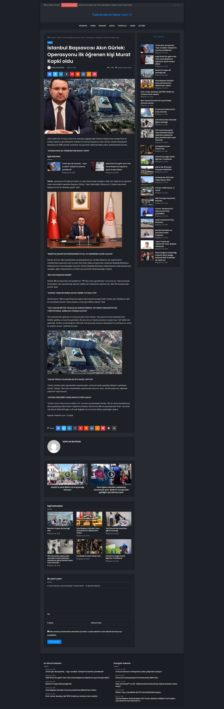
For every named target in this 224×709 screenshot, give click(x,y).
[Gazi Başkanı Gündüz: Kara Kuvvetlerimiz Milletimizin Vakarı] (89, 519)
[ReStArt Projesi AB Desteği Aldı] (60, 519)
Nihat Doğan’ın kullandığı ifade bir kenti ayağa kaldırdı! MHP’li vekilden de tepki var (166, 256)
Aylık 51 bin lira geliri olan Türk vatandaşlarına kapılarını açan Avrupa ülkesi (118, 166)
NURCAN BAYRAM (58, 67)
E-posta (50, 623)
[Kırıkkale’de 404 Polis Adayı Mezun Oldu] (147, 180)
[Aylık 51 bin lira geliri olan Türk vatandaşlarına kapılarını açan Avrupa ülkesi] (97, 166)
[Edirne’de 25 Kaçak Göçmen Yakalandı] (147, 170)
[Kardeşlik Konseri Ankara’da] (89, 546)
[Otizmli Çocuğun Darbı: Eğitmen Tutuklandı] (118, 546)
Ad (49, 614)
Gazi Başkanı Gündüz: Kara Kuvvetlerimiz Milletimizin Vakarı (88, 530)
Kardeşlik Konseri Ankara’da (89, 556)
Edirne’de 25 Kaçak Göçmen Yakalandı (163, 168)
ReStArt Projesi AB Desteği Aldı (90, 5)
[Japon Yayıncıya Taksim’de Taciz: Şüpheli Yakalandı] (147, 244)
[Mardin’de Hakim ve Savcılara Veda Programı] (147, 233)
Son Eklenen (159, 37)
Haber (92, 26)
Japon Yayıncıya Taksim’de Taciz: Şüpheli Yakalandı (165, 244)
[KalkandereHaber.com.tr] (112, 15)
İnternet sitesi (96, 623)
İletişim (141, 26)
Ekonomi (102, 26)
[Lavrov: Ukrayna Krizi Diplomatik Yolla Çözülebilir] (147, 211)
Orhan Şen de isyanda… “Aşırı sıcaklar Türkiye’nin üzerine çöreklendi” (74, 166)
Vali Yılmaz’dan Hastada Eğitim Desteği (116, 529)
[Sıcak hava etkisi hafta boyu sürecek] (147, 112)
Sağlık (112, 26)
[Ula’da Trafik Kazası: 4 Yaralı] (147, 191)
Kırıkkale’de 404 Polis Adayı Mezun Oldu (164, 178)
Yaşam (132, 26)
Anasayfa (83, 26)
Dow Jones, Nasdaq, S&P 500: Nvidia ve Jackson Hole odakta (157, 93)
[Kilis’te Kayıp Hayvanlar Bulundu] (147, 201)
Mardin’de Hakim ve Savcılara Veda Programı (163, 232)
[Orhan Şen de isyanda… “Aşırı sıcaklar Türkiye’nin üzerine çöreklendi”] (53, 166)
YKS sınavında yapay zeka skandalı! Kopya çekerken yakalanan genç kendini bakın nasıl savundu (60, 559)
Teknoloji (122, 26)
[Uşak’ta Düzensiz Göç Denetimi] (147, 223)
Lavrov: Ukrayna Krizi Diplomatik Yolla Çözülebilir (164, 211)
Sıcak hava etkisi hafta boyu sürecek (165, 110)
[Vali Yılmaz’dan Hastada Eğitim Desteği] (118, 519)
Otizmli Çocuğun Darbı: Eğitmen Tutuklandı (116, 557)
